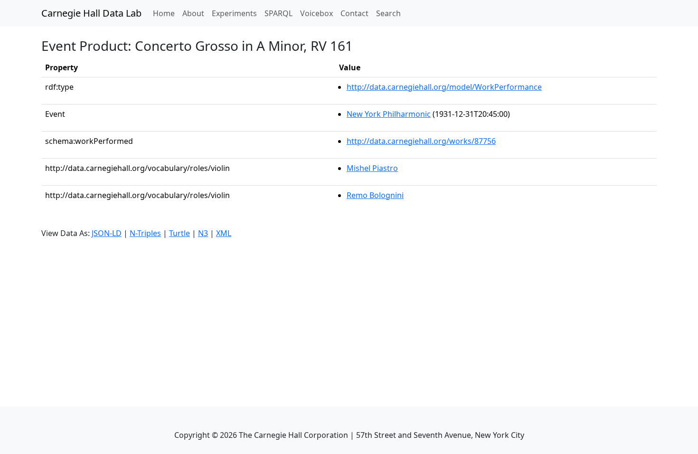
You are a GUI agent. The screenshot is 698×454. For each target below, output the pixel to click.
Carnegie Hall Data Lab (91, 13)
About (193, 13)
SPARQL (278, 13)
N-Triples (145, 233)
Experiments (234, 13)
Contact (354, 13)
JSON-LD (107, 233)
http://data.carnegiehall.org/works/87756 (421, 141)
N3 (203, 233)
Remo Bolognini (375, 195)
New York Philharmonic (389, 114)
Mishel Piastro (372, 168)
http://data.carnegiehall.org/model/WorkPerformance (444, 87)
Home (166, 13)
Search (388, 13)
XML (223, 233)
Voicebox (316, 13)
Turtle (179, 233)
